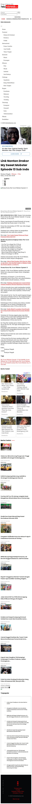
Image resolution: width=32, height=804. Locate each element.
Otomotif (6, 108)
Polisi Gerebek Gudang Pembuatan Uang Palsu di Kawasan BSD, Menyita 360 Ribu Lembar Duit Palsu (18, 737)
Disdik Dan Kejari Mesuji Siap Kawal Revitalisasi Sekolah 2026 (12, 517)
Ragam (4, 88)
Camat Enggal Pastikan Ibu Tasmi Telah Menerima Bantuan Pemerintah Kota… (14, 638)
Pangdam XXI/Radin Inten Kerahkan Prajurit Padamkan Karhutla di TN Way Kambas (17, 710)
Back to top (16, 799)
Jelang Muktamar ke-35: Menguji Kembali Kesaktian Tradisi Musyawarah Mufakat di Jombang (17, 752)
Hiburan (4, 63)
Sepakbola (6, 80)
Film (5, 66)
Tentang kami (18, 788)
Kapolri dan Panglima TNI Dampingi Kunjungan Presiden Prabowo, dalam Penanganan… (13, 659)
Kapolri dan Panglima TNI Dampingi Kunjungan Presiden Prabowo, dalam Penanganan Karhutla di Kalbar (17, 759)
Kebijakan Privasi (18, 793)
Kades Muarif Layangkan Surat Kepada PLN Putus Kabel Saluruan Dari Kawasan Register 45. (15, 310)
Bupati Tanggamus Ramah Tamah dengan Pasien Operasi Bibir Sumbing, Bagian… (15, 578)
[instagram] (17, 785)
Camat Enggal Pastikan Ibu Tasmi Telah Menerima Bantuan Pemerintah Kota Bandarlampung (17, 745)
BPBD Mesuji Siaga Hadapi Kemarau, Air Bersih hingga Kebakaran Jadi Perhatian (14, 557)
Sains (5, 111)
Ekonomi (4, 54)
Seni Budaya (7, 74)
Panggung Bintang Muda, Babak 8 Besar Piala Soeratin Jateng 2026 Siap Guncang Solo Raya (17, 766)
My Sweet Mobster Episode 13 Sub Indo (12, 359)
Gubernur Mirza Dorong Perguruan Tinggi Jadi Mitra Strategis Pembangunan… (15, 457)
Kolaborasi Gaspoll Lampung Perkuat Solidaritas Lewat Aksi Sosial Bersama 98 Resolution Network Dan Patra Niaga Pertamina (18, 723)
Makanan (6, 94)
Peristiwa (21, 19)
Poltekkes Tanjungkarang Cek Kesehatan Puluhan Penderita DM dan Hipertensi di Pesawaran (15, 283)
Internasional (5, 43)
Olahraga (4, 77)
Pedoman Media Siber (18, 791)
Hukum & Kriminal (12, 19)
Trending (6, 99)
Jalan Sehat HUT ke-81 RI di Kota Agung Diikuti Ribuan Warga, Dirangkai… (14, 598)
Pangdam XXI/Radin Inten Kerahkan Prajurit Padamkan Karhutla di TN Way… (15, 537)
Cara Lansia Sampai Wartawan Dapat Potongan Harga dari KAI (14, 235)
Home (3, 19)
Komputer (6, 105)
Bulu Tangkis (7, 85)
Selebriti (6, 71)
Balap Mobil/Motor (9, 83)
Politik (26, 19)
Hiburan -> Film (16, 174)
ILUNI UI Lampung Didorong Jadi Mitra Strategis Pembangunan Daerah (13, 477)
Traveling (6, 97)
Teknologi (5, 102)
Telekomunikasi (8, 113)
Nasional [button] (18, 17)
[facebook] (17, 782)
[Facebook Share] (5, 182)
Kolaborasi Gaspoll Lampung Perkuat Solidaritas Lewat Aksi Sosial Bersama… (14, 618)
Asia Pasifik (7, 49)
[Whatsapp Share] (5, 180)
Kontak (18, 790)
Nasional (4, 32)
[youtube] (17, 783)
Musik (5, 68)
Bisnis (5, 57)
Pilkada (4, 116)
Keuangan (6, 60)
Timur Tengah (7, 52)
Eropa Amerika (8, 46)
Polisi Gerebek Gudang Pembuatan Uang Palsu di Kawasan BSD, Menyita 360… (14, 680)
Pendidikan (5, 119)
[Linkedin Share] (5, 185)
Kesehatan (6, 91)
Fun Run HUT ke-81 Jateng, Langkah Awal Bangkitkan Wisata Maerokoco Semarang (15, 497)
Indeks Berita (5, 687)
